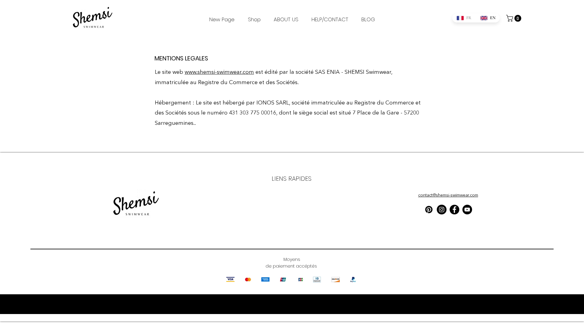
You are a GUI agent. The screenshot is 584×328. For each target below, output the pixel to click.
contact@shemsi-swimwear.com (448, 195)
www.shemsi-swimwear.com (219, 72)
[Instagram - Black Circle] (442, 209)
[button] (514, 18)
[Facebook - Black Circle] (454, 209)
